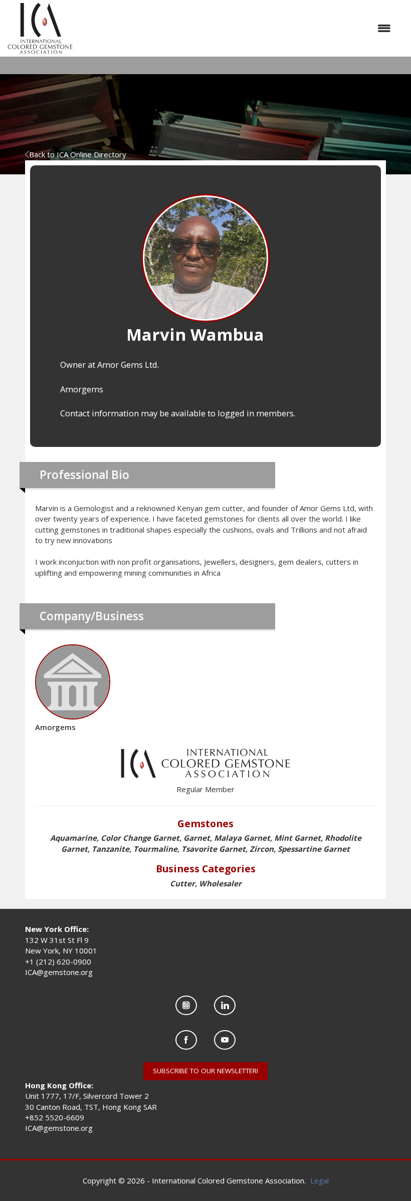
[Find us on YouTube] (225, 1040)
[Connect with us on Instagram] (186, 1005)
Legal (319, 1180)
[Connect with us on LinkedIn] (225, 1005)
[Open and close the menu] (237, 28)
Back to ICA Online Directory (77, 154)
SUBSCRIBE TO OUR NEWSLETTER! (205, 1070)
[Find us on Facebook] (186, 1040)
